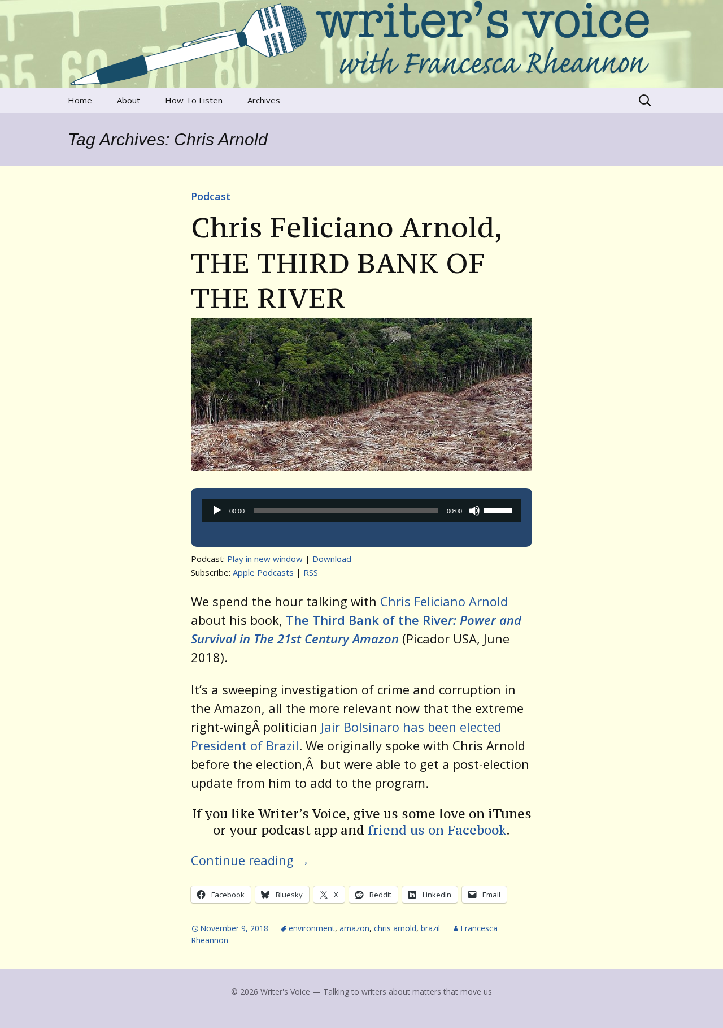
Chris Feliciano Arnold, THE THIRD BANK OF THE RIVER (346, 262)
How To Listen (194, 100)
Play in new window (265, 558)
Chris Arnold (395, 928)
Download (331, 558)
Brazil (430, 928)
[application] (361, 510)
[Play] (217, 510)
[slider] (499, 509)
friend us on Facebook (437, 830)
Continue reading (250, 860)
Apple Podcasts (263, 572)
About (128, 100)
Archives (263, 100)
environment (312, 928)
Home (80, 100)
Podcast (210, 196)
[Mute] (474, 510)
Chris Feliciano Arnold (444, 601)
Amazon (354, 928)
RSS (310, 572)
